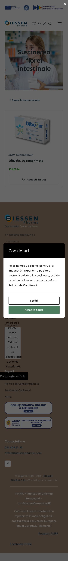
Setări (34, 300)
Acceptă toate (34, 310)
